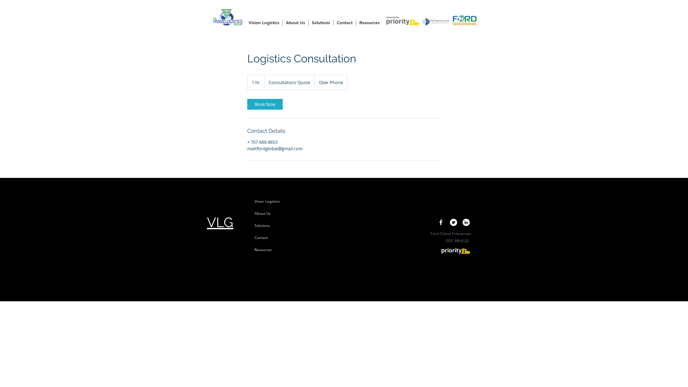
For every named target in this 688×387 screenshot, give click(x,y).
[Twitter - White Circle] (453, 222)
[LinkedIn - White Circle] (466, 222)
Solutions (262, 225)
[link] (265, 104)
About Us (263, 213)
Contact (261, 237)
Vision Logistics (267, 201)
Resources (263, 249)
